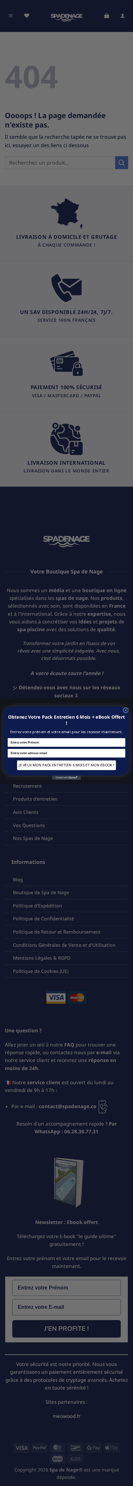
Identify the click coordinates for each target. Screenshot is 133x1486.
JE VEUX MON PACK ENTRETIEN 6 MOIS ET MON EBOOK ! (66, 765)
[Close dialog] (125, 710)
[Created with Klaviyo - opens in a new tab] (66, 777)
